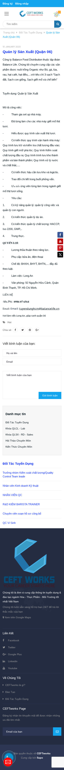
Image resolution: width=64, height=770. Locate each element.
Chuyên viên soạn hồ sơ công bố (22, 513)
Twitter (11, 647)
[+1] (37, 329)
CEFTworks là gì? (15, 685)
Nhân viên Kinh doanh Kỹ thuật (20, 485)
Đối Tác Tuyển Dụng (17, 422)
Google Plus (15, 654)
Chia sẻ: (7, 329)
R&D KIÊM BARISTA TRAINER (21, 504)
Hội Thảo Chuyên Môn (18, 440)
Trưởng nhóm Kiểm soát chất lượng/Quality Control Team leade (28, 474)
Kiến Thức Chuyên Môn (19, 446)
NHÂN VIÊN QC (12, 494)
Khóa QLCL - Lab (15, 428)
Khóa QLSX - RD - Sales (19, 434)
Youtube (12, 668)
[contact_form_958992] (8, 762)
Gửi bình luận (50, 395)
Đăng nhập (22, 3)
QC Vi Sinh (9, 522)
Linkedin (12, 661)
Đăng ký (8, 3)
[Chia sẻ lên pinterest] (30, 329)
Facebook (13, 640)
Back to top (32, 763)
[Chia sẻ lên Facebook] (15, 329)
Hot (9, 322)
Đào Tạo (10, 692)
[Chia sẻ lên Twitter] (22, 329)
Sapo (40, 757)
